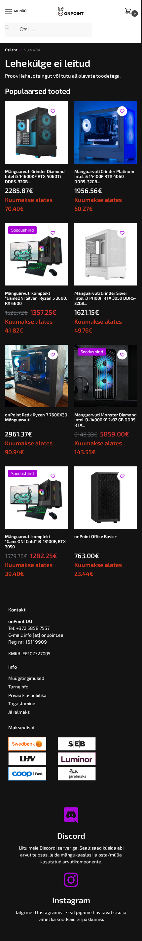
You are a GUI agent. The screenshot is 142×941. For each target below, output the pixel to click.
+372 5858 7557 (33, 628)
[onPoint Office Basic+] (105, 497)
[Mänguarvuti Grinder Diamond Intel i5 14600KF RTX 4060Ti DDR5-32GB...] (36, 132)
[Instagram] (71, 880)
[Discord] (71, 815)
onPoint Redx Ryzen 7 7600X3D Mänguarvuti (36, 417)
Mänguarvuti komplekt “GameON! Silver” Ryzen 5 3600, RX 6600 (36, 298)
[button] (129, 11)
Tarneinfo (18, 686)
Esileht (11, 49)
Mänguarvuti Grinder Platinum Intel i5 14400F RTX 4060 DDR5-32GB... (104, 176)
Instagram (71, 900)
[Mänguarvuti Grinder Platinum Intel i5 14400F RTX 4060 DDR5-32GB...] (105, 132)
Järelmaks (19, 712)
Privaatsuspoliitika (27, 695)
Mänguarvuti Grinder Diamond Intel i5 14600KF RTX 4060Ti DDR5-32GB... (35, 176)
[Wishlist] (53, 111)
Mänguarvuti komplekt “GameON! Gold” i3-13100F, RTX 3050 (35, 541)
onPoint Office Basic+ (95, 536)
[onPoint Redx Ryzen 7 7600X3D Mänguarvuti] (36, 376)
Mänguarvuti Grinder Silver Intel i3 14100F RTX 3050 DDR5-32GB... (105, 298)
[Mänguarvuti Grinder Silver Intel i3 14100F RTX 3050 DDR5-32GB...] (105, 254)
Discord (71, 835)
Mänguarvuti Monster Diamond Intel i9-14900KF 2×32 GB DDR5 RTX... (105, 420)
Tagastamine (21, 703)
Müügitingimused (26, 678)
